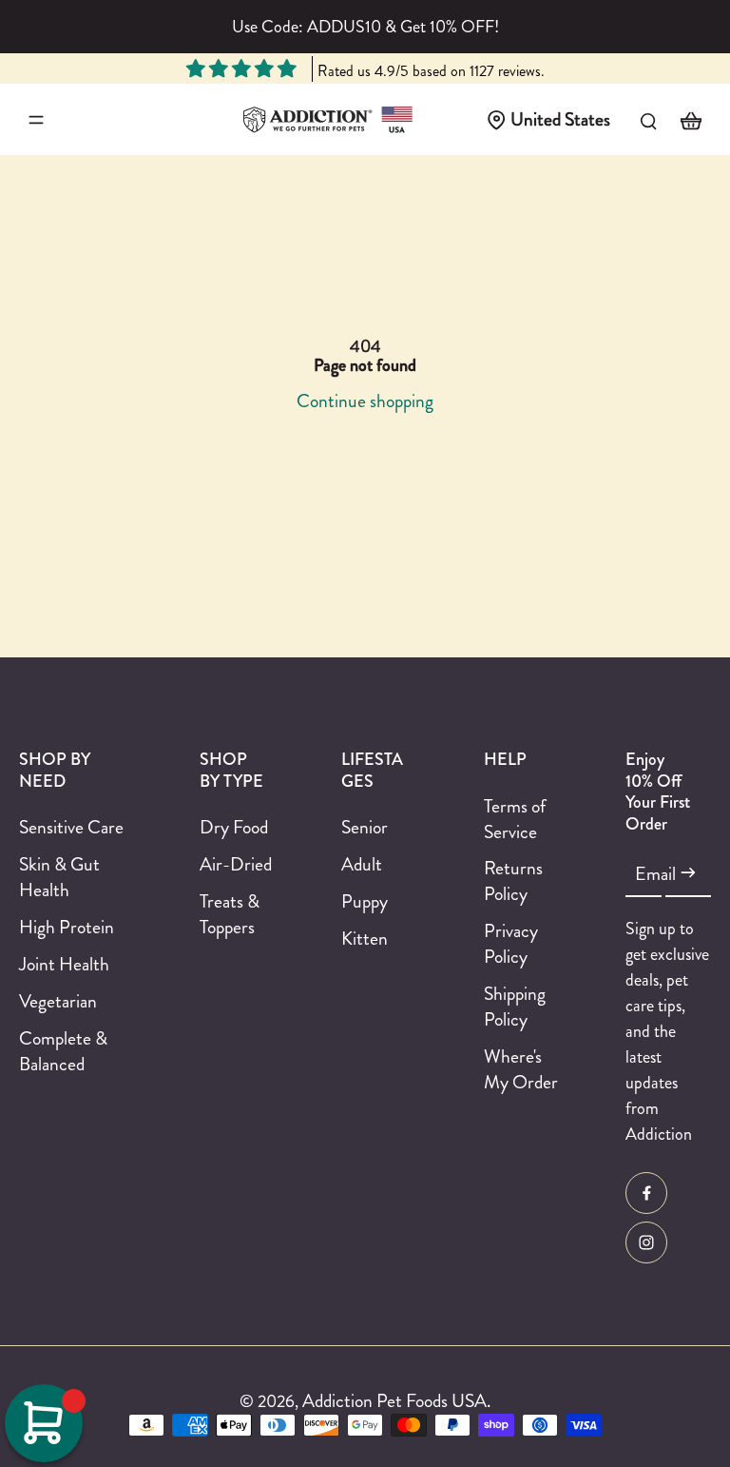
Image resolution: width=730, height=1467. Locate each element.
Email (655, 874)
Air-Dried (236, 864)
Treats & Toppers (229, 914)
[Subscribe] (688, 873)
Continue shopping (365, 400)
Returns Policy (513, 881)
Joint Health (64, 964)
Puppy (364, 901)
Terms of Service (515, 819)
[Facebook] (646, 1193)
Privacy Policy (511, 943)
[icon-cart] (690, 120)
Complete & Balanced (63, 1051)
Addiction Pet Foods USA (394, 1400)
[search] (648, 120)
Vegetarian (58, 1001)
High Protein (66, 927)
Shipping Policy (515, 1006)
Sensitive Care (71, 827)
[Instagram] (646, 1242)
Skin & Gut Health (59, 877)
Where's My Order (521, 1069)
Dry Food (234, 827)
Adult (361, 864)
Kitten (364, 938)
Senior (364, 827)
